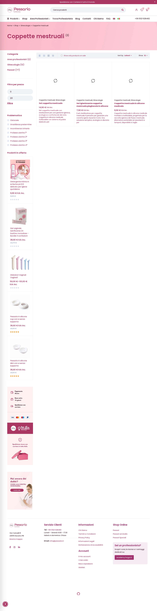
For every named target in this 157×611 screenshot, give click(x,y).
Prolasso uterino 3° (18, 141)
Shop (16, 25)
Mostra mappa (16, 539)
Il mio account (84, 556)
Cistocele (14, 120)
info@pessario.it (57, 541)
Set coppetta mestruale (50, 103)
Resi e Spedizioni (85, 564)
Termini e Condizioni (87, 534)
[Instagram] (14, 546)
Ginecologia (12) (15, 64)
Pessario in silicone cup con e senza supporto (18, 319)
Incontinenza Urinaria (19, 128)
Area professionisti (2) (19, 59)
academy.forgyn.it (124, 557)
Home (9, 25)
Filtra (10, 103)
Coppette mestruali (47, 100)
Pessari (116, 530)
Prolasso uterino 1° (18, 132)
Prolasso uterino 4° (18, 145)
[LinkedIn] (19, 546)
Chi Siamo (82, 530)
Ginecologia (25, 25)
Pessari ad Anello (120, 534)
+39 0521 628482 (54, 530)
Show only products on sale (74, 56)
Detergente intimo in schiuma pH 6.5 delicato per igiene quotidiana (19, 185)
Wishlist (143, 8)
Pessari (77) (13, 69)
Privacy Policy (84, 537)
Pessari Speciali (119, 537)
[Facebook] (10, 546)
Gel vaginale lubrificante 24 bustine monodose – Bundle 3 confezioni (19, 232)
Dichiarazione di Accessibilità (90, 545)
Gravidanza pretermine (20, 124)
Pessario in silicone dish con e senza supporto (18, 363)
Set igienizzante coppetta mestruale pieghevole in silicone (92, 104)
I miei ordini (83, 560)
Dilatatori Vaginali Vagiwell (18, 276)
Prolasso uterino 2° (18, 136)
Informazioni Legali (86, 541)
